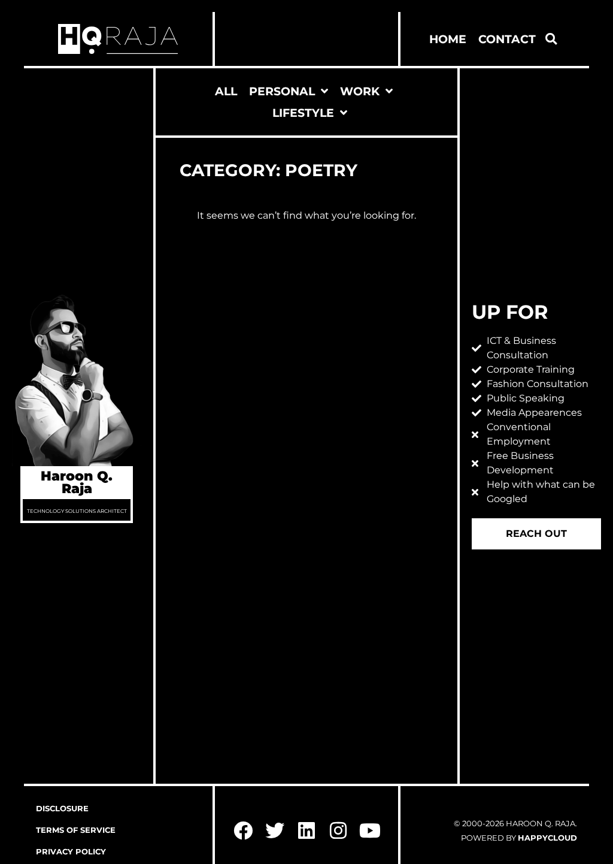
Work (360, 91)
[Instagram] (337, 830)
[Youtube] (369, 830)
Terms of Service (76, 830)
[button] (551, 39)
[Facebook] (243, 830)
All (226, 91)
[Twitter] (275, 830)
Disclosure (62, 808)
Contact (507, 39)
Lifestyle (303, 112)
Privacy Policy (71, 851)
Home (447, 39)
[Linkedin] (306, 830)
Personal (282, 91)
